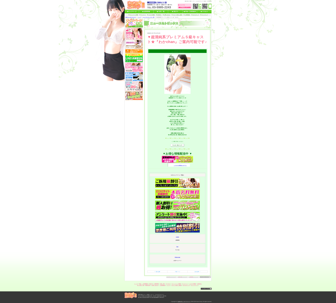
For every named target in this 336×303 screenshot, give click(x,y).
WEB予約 (147, 285)
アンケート (143, 14)
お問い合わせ (167, 14)
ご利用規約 (187, 14)
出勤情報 (191, 276)
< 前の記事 (157, 271)
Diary (177, 246)
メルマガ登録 (151, 14)
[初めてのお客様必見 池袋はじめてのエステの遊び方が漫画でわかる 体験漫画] (134, 99)
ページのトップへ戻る (205, 276)
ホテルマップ (196, 14)
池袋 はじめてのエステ (130, 17)
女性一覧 (180, 276)
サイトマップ (204, 14)
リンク (168, 285)
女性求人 (159, 14)
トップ (139, 17)
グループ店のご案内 (177, 14)
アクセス (168, 283)
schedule (177, 237)
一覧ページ (177, 271)
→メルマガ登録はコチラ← (180, 165)
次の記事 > (197, 271)
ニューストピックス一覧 (148, 17)
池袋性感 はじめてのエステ (184, 301)
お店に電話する (177, 145)
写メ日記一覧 (140, 285)
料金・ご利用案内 (143, 283)
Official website (177, 257)
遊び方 (151, 283)
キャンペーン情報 (134, 14)
